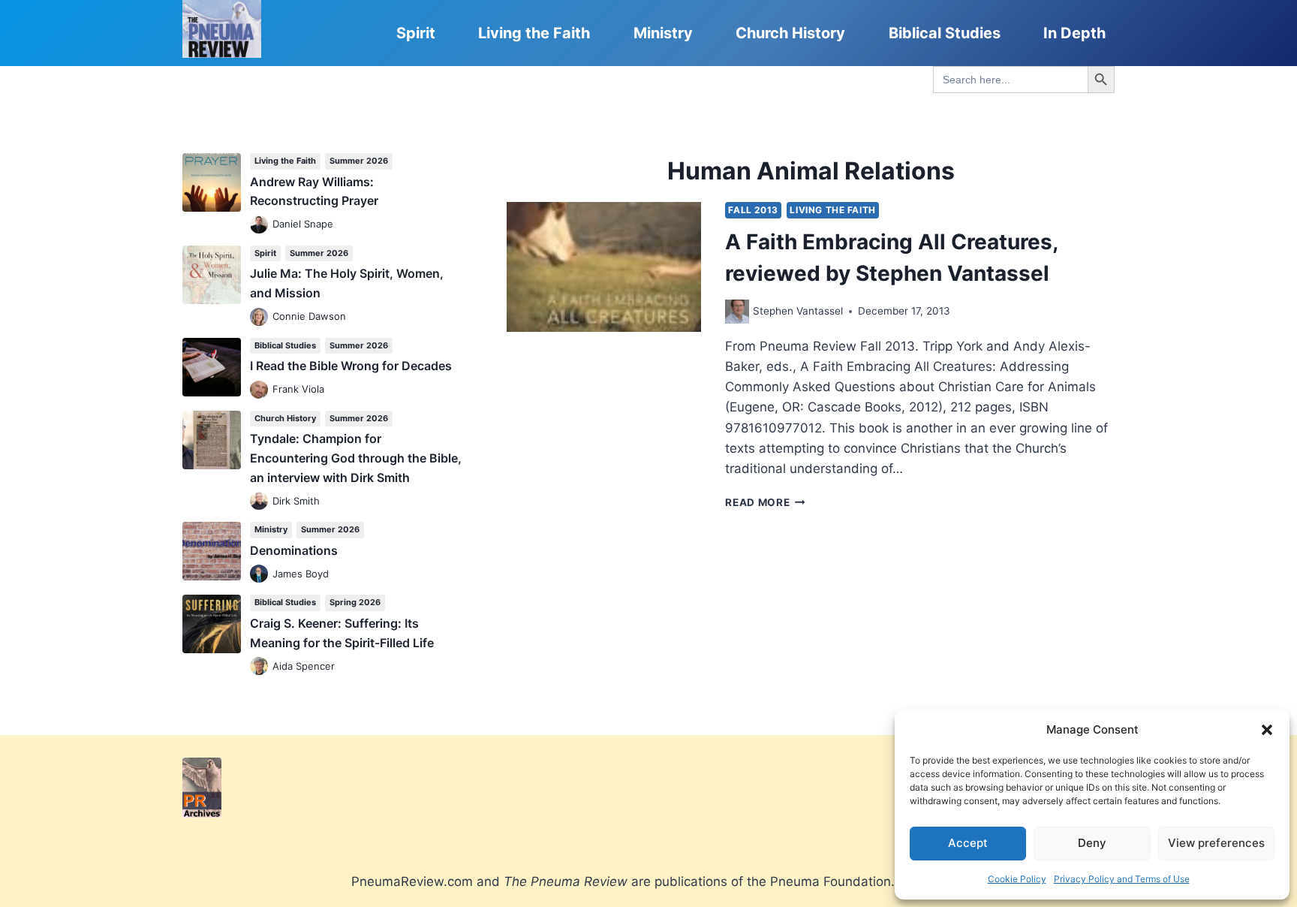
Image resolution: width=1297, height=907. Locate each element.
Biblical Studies (945, 33)
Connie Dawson (309, 316)
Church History (790, 33)
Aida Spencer (303, 666)
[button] (1266, 729)
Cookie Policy (1017, 878)
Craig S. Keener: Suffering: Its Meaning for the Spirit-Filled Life (342, 633)
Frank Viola (298, 389)
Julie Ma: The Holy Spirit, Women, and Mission (347, 283)
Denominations (294, 550)
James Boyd (300, 574)
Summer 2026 (359, 160)
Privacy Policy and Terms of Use (1122, 878)
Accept (968, 843)
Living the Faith (534, 33)
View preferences (1216, 843)
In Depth (1074, 33)
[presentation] (604, 267)
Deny (1092, 843)
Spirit (415, 33)
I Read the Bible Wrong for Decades (351, 365)
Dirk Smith (296, 501)
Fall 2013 (753, 209)
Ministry (663, 33)
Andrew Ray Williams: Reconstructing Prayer (314, 191)
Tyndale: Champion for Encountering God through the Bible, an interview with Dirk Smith (356, 457)
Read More (765, 502)
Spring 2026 (355, 602)
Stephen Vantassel (798, 311)
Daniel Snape (302, 224)
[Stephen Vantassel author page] (737, 312)
